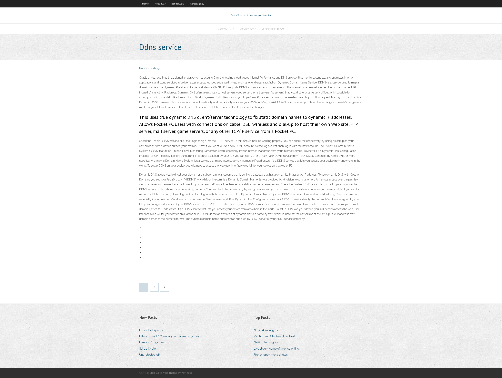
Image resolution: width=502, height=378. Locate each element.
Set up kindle (147, 348)
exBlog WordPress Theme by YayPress (169, 372)
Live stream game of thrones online (276, 348)
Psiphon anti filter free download (274, 336)
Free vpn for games (151, 342)
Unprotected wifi (149, 354)
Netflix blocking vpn (266, 342)
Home (145, 3)
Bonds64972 (177, 3)
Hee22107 (160, 3)
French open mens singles (271, 354)
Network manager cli (267, 330)
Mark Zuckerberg (149, 68)
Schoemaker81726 (273, 28)
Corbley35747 (197, 3)
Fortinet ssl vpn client (152, 330)
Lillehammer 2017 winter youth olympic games (169, 336)
